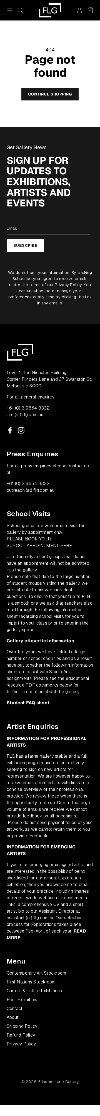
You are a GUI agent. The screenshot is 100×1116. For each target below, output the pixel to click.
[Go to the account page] (79, 10)
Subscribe (25, 245)
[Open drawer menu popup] (9, 10)
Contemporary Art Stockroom (36, 973)
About (13, 1017)
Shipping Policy (22, 1026)
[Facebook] (10, 430)
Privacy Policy (68, 284)
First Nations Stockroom (31, 982)
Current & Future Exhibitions (34, 991)
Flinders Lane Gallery (58, 1081)
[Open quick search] (20, 10)
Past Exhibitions (23, 1000)
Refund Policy (21, 1035)
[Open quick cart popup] (90, 10)
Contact (15, 1008)
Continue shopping (50, 94)
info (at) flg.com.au (25, 415)
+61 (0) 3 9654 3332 (28, 408)
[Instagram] (21, 430)
